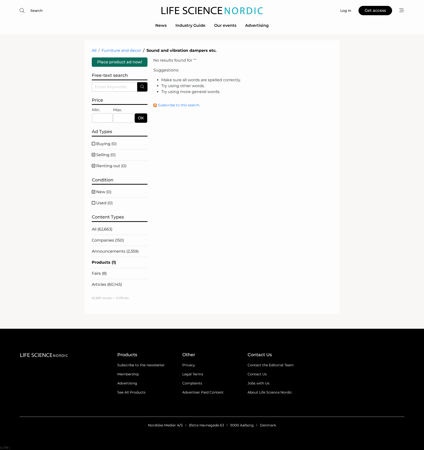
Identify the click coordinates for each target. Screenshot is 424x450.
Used (104, 203)
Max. (117, 110)
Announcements (115, 251)
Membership (128, 374)
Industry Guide (190, 25)
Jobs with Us (258, 383)
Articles (107, 284)
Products (104, 262)
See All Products (131, 392)
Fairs (99, 273)
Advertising (257, 25)
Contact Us (257, 374)
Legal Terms (192, 374)
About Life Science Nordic (270, 392)
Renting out (110, 166)
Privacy (188, 365)
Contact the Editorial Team (271, 365)
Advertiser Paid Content (203, 392)
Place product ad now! (119, 62)
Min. (96, 110)
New (103, 192)
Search (36, 10)
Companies (108, 240)
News (161, 25)
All (94, 50)
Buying (106, 143)
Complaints (192, 383)
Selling (105, 154)
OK (141, 118)
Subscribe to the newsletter (141, 365)
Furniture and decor (121, 50)
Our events (225, 25)
